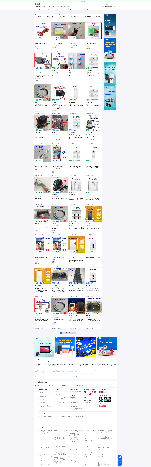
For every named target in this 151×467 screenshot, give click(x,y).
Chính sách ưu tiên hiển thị (74, 402)
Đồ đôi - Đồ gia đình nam (61, 440)
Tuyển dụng (58, 394)
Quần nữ (61, 430)
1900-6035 (44, 391)
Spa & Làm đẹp (90, 451)
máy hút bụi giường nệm (104, 462)
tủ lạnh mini (78, 384)
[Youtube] (102, 392)
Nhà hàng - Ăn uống (89, 452)
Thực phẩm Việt (47, 440)
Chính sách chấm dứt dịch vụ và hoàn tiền (76, 407)
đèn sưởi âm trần (103, 464)
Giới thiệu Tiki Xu (58, 401)
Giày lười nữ (63, 448)
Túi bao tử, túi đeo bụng (63, 463)
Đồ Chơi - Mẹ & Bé (42, 428)
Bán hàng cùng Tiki (73, 392)
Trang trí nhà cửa (71, 449)
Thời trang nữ (56, 428)
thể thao (68, 6)
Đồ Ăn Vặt (72, 460)
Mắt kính (78, 434)
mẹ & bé (53, 6)
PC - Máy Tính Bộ (73, 445)
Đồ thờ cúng (73, 453)
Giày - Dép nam (57, 451)
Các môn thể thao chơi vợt (105, 442)
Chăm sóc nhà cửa (45, 445)
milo (70, 422)
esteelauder (46, 422)
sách (65, 6)
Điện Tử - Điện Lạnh (102, 428)
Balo (69, 430)
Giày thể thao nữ (107, 443)
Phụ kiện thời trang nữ (72, 434)
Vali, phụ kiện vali (79, 431)
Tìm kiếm (92, 4)
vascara (40, 422)
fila (51, 423)
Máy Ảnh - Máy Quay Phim (103, 447)
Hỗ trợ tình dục (47, 459)
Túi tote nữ (60, 459)
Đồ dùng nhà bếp (42, 464)
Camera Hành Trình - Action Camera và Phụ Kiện (104, 451)
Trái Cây (40, 439)
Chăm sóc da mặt (42, 454)
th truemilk (51, 422)
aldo (76, 422)
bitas (109, 422)
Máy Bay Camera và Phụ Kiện (104, 454)
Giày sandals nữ (59, 447)
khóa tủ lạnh (51, 384)
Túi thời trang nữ (57, 457)
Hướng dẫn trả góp (42, 402)
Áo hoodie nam (58, 439)
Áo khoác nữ (62, 431)
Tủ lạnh (101, 431)
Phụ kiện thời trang (72, 433)
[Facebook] (100, 392)
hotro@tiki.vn (47, 405)
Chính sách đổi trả (42, 400)
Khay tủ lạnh (51, 385)
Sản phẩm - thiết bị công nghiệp (90, 436)
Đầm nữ (57, 430)
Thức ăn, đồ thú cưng (44, 444)
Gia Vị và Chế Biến (74, 459)
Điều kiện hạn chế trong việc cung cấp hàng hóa (76, 399)
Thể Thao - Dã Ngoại (102, 436)
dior (43, 422)
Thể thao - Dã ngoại (88, 432)
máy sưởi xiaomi (106, 461)
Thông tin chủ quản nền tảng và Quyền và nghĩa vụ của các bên (76, 409)
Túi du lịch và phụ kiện (74, 430)
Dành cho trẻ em (44, 443)
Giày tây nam (61, 452)
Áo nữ (55, 430)
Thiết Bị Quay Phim (104, 453)
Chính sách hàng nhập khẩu (43, 403)
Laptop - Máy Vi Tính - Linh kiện (75, 441)
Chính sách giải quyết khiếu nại (61, 398)
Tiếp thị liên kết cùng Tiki (60, 402)
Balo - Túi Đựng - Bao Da (104, 451)
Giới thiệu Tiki (58, 391)
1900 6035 (43, 417)
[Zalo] (104, 392)
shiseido (40, 423)
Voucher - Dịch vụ (87, 449)
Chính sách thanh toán (74, 401)
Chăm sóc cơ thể (44, 456)
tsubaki (54, 423)
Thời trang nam (57, 436)
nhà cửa (61, 6)
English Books (89, 464)
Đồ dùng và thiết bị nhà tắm (75, 451)
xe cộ (50, 6)
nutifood (82, 422)
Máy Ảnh (107, 454)
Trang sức (70, 438)
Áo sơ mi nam (60, 438)
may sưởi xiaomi (103, 460)
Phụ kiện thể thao (105, 439)
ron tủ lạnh (64, 385)
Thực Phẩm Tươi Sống (43, 437)
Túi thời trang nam (57, 461)
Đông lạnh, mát (46, 441)
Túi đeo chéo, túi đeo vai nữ (58, 458)
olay (101, 422)
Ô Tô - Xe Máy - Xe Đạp (88, 456)
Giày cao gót (56, 446)
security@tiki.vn (47, 406)
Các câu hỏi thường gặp (43, 393)
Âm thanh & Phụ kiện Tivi (102, 430)
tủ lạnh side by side (79, 385)
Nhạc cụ (76, 453)
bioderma (66, 422)
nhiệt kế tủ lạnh (38, 384)
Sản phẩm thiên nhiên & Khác (45, 457)
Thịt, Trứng (44, 439)
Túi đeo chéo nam (60, 462)
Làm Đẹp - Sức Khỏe (43, 452)
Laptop (78, 445)
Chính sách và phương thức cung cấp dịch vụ (76, 404)
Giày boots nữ (57, 448)
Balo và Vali (71, 428)
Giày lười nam (56, 452)
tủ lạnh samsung (106, 384)
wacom (92, 422)
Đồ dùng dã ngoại (105, 438)
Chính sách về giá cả (73, 397)
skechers (73, 422)
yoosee (98, 422)
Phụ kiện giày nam (59, 454)
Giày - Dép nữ (57, 444)
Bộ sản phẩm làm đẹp (45, 460)
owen (57, 422)
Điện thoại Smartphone (43, 449)
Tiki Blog (57, 392)
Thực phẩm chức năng (44, 455)
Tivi (101, 433)
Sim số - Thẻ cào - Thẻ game (92, 454)
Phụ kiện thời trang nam (75, 435)
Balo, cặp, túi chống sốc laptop (75, 431)
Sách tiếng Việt (86, 463)
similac (103, 422)
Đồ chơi (49, 430)
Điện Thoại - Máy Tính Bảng (44, 447)
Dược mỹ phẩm (48, 460)
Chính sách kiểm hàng (42, 399)
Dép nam (59, 453)
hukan (47, 423)
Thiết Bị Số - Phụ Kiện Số (89, 440)
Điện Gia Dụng (42, 462)
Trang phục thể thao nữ (102, 437)
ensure (60, 422)
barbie (54, 422)
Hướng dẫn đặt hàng (42, 396)
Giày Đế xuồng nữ (60, 449)
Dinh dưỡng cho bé (44, 433)
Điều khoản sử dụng (59, 399)
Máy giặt (101, 432)
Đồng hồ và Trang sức (73, 437)
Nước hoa (42, 459)
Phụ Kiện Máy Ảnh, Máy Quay (103, 449)
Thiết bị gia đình (48, 464)
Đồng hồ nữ (75, 438)
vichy (50, 423)
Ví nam (55, 462)
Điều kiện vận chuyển (59, 405)
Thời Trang (92, 430)
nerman (88, 422)
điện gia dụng (45, 6)
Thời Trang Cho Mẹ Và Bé (43, 430)
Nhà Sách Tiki (86, 461)
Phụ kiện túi (64, 459)
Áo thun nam (56, 437)
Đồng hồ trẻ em (79, 439)
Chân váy (61, 432)
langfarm (44, 423)
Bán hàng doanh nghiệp (60, 404)
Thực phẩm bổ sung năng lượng (105, 444)
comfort (106, 422)
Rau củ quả (43, 440)
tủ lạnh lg (37, 385)
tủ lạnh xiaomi (91, 384)
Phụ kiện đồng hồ (74, 439)
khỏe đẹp (57, 6)
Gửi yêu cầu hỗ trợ (42, 395)
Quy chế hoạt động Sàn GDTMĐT (75, 391)
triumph (79, 422)
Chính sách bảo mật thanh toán (61, 395)
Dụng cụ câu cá (103, 441)
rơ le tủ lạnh (64, 384)
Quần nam (60, 437)
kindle (86, 422)
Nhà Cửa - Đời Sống (73, 447)
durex (63, 422)
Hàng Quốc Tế (86, 428)
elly (68, 422)
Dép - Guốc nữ (61, 446)
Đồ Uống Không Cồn (74, 461)
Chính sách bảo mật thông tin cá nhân (62, 397)
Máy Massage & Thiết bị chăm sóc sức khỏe (45, 457)
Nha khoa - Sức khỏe (89, 453)
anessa (95, 422)
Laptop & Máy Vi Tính (91, 435)
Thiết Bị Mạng (74, 444)
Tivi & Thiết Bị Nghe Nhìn (89, 437)
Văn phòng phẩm (92, 463)
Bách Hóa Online (72, 456)
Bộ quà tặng (74, 462)
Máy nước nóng (104, 433)
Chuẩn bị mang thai (44, 435)
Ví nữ (64, 458)
